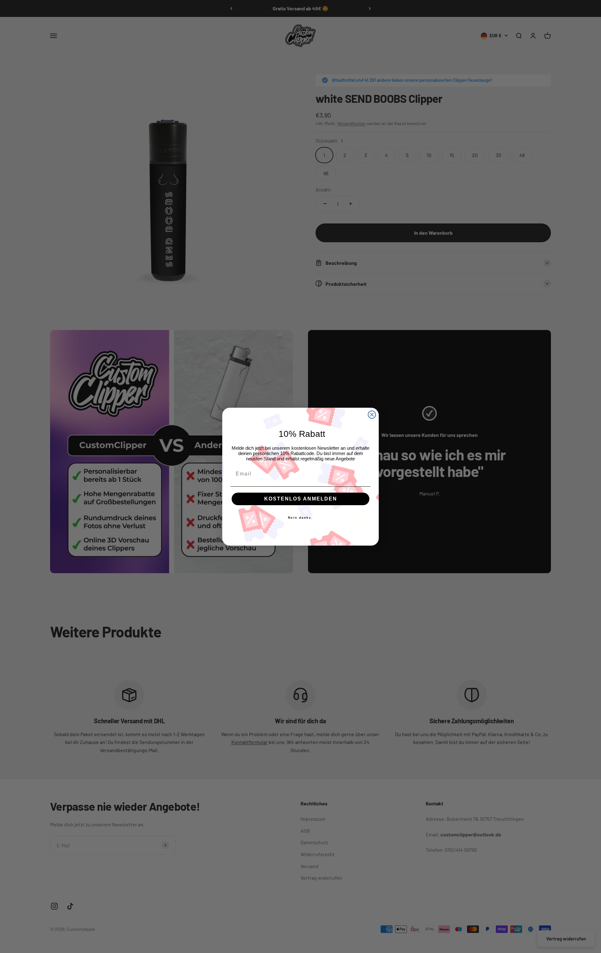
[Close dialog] (372, 414)
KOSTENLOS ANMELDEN (300, 498)
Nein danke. (300, 517)
